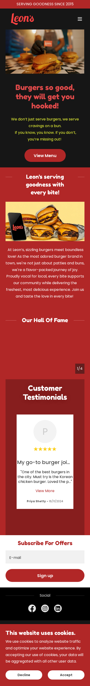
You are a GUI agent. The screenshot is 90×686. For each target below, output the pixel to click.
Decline (24, 675)
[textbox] (45, 556)
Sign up (45, 575)
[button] (79, 18)
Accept (66, 675)
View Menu (45, 155)
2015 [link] (70, 4)
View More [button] (45, 490)
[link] (22, 19)
